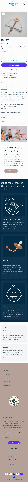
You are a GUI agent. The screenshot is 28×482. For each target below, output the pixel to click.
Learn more (6, 357)
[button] (3, 4)
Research (5, 370)
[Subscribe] (23, 437)
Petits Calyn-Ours (11, 479)
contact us (6, 378)
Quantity (3, 51)
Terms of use (6, 381)
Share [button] (4, 82)
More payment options (14, 69)
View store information (9, 77)
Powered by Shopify (19, 479)
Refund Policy (6, 385)
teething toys (11, 171)
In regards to (6, 374)
